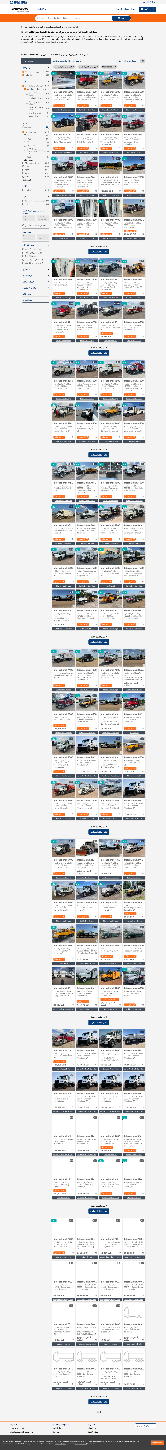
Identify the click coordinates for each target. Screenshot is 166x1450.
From (24, 236)
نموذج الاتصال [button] (92, 1432)
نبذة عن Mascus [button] (17, 1428)
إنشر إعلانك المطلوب (98, 251)
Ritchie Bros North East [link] (87, 110)
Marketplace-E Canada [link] (63, 733)
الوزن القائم (27, 294)
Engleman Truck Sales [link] (110, 1069)
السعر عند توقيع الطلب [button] (131, 684)
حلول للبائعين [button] (57, 1428)
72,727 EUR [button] (106, 729)
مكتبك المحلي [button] (93, 1428)
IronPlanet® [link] (110, 586)
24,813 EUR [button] (129, 772)
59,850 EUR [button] (129, 1253)
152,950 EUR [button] (130, 1065)
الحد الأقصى (41, 217)
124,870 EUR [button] (83, 1107)
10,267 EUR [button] (59, 1340)
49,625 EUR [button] (106, 337)
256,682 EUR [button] (130, 234)
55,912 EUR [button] (129, 917)
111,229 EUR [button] (59, 1065)
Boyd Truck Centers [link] (87, 1257)
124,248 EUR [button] (59, 1107)
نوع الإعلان (26, 68)
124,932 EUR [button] (83, 1065)
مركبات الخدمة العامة (54, 27)
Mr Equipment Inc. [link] (63, 1344)
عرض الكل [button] (28, 160)
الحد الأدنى (25, 217)
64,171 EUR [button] (106, 772)
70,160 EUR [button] (59, 624)
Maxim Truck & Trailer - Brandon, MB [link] (90, 776)
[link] (63, 80)
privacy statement (80, 1444)
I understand (157, 1443)
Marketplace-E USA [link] (134, 238)
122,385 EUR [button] (59, 1151)
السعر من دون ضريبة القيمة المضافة (33, 212)
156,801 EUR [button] (83, 1151)
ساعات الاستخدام (29, 288)
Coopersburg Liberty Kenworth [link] (111, 1257)
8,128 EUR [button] (105, 959)
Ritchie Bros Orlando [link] (63, 238)
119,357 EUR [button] (106, 191)
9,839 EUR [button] (129, 959)
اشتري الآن (129, 231)
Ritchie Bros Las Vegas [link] (63, 110)
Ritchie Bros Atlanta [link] (111, 441)
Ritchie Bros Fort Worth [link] (110, 110)
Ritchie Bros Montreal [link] (134, 110)
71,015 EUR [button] (82, 959)
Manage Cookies (60, 1444)
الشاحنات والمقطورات (34, 27)
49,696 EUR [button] (106, 1065)
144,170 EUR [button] (83, 1005)
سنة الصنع (26, 232)
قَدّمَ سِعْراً (57, 105)
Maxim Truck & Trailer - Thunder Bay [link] (90, 878)
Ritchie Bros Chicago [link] (134, 195)
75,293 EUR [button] (106, 874)
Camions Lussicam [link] (110, 1344)
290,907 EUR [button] (59, 1194)
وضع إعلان (56, 1432)
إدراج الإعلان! (149, 9)
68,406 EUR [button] (59, 1296)
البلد (24, 197)
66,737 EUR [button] (129, 1384)
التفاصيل (26, 270)
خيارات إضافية (28, 282)
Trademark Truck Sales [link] (110, 195)
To (38, 236)
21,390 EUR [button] (59, 1005)
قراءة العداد (27, 276)
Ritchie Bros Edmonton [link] (63, 152)
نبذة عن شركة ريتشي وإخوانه (22, 1432)
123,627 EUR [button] (130, 814)
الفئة (24, 82)
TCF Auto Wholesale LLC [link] (87, 1344)
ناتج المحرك (27, 300)
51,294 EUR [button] (106, 1253)
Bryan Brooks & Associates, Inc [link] (64, 1009)
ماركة (24, 123)
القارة (24, 186)
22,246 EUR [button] (106, 1151)
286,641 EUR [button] (83, 1194)
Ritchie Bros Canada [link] (87, 152)
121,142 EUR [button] (83, 772)
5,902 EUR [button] (105, 1340)
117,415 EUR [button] (59, 729)
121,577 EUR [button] (106, 1107)
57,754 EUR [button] (82, 1253)
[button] (36, 61)
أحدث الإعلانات (28, 245)
